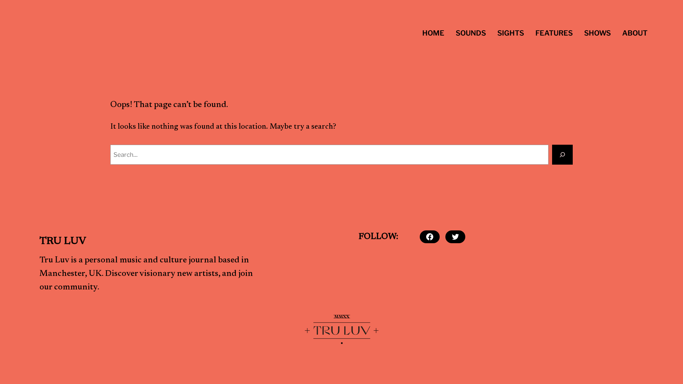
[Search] (562, 155)
